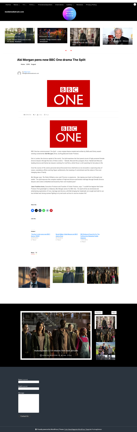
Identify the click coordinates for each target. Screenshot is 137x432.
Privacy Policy (91, 5)
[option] (20, 35)
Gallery (69, 5)
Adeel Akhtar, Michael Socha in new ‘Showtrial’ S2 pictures (117, 45)
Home (8, 5)
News (16, 5)
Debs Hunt (27, 72)
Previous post (27, 293)
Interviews (59, 5)
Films (31, 5)
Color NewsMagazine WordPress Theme (77, 429)
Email (22, 386)
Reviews (79, 5)
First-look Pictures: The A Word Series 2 (56, 350)
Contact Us (24, 416)
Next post (110, 293)
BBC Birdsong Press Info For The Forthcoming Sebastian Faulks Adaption (90, 236)
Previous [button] (99, 313)
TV (24, 5)
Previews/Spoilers (45, 5)
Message (21, 393)
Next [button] (114, 313)
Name (23, 379)
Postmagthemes (97, 429)
